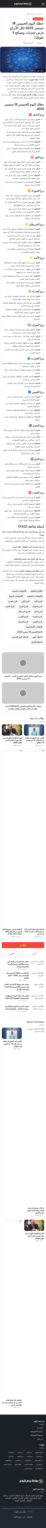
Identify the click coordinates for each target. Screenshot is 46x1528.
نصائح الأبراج (36, 642)
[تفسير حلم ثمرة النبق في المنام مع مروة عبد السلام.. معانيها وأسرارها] (37, 1009)
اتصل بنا (40, 1428)
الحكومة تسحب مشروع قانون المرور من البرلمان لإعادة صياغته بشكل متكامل (12, 931)
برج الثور (25, 601)
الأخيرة (11, 954)
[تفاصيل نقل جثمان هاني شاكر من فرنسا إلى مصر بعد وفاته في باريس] (34, 838)
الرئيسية (39, 14)
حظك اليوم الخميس (19, 637)
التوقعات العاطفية (34, 596)
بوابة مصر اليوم (20, 1512)
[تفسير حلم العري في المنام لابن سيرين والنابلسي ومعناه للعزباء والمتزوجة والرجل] (37, 964)
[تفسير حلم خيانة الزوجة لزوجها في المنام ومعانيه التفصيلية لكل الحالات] (37, 999)
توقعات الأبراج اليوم (33, 627)
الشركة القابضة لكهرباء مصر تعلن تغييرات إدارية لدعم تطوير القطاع (12, 740)
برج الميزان (22, 621)
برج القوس (37, 621)
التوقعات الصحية (18, 591)
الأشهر (34, 954)
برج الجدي (12, 601)
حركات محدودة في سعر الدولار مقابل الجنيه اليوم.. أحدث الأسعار (35, 1210)
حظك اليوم (37, 637)
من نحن (40, 1439)
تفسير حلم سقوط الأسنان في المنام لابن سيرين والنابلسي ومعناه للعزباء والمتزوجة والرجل (16, 986)
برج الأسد (37, 601)
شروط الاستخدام (37, 1435)
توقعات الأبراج (29, 1464)
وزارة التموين (28, 1468)
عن (24, 1517)
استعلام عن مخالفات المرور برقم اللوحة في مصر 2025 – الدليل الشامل (17, 975)
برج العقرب (22, 616)
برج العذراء (37, 616)
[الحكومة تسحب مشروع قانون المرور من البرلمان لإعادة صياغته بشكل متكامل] (12, 838)
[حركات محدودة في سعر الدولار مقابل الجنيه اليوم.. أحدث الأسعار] (34, 1117)
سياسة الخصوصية (37, 1431)
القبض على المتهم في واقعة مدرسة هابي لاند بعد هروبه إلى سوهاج (34, 740)
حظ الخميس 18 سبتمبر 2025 (29, 632)
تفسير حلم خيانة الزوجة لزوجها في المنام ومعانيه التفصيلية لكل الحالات (17, 997)
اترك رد (23, 945)
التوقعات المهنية (15, 596)
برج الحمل (23, 606)
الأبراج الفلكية (36, 591)
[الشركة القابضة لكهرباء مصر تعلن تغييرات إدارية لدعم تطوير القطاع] (12, 730)
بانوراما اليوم (31, 14)
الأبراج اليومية (39, 1452)
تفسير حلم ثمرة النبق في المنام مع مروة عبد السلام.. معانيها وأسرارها (17, 1007)
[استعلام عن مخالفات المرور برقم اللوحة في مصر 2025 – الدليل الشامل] (37, 976)
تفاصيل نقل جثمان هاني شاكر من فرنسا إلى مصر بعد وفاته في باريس (34, 931)
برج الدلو (37, 611)
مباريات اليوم (8, 1464)
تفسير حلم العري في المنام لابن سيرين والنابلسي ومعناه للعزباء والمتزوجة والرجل (18, 964)
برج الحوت (9, 606)
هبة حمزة (39, 43)
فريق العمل (17, 1517)
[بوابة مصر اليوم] (23, 4)
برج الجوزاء (36, 606)
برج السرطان (23, 611)
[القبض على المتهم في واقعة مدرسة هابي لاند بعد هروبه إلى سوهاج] (34, 730)
